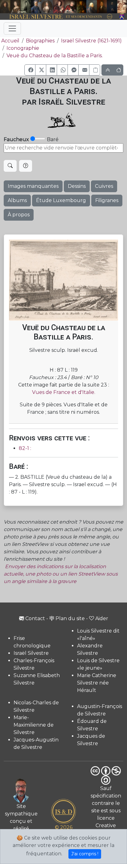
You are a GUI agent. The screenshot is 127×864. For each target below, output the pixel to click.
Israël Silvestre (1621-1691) (91, 41)
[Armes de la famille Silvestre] (122, 16)
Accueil (10, 41)
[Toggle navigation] (12, 28)
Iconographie (22, 48)
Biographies (40, 41)
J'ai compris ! (84, 854)
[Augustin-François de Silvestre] (102, 6)
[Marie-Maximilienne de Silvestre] (81, 6)
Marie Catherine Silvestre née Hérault (96, 682)
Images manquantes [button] (33, 186)
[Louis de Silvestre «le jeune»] (36, 6)
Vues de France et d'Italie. (63, 392)
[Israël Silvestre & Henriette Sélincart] (10, 7)
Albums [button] (17, 200)
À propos (19, 215)
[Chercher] (10, 166)
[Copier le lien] (94, 70)
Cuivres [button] (104, 186)
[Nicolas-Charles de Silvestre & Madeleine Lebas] (65, 6)
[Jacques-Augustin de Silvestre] (91, 6)
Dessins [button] (77, 186)
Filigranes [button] (106, 200)
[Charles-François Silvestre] (26, 6)
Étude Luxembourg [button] (61, 200)
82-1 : (25, 448)
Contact (35, 618)
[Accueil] (58, 16)
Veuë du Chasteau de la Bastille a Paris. (54, 55)
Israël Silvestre (31, 653)
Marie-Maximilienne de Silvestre (34, 725)
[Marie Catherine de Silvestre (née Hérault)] (46, 6)
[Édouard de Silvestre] (112, 6)
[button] (29, 70)
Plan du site (70, 618)
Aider (101, 618)
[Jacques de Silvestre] (122, 6)
